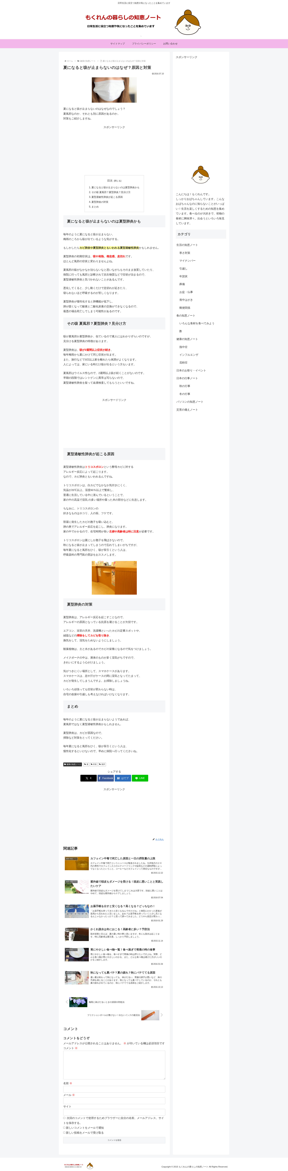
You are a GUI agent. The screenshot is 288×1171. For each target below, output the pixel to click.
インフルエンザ (188, 354)
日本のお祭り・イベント (191, 370)
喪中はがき (186, 299)
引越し (183, 268)
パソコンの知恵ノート (189, 401)
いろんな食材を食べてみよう (196, 323)
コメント (70, 1048)
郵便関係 (184, 307)
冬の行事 (184, 393)
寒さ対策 (184, 252)
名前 (67, 1083)
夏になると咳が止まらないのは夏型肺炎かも (116, 187)
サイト (67, 1106)
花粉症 (183, 362)
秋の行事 (184, 386)
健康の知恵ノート (74, 764)
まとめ (95, 206)
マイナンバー (187, 260)
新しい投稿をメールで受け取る (85, 1132)
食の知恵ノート (185, 315)
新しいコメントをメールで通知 (85, 1127)
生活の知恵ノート (187, 244)
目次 (110, 180)
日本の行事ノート (187, 378)
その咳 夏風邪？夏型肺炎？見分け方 (111, 192)
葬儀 (182, 284)
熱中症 (183, 346)
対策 (95, 764)
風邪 (103, 764)
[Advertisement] (114, 150)
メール (69, 1094)
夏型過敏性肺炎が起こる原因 (107, 197)
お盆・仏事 (186, 291)
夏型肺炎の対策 (100, 202)
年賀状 (183, 276)
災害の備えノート (187, 409)
